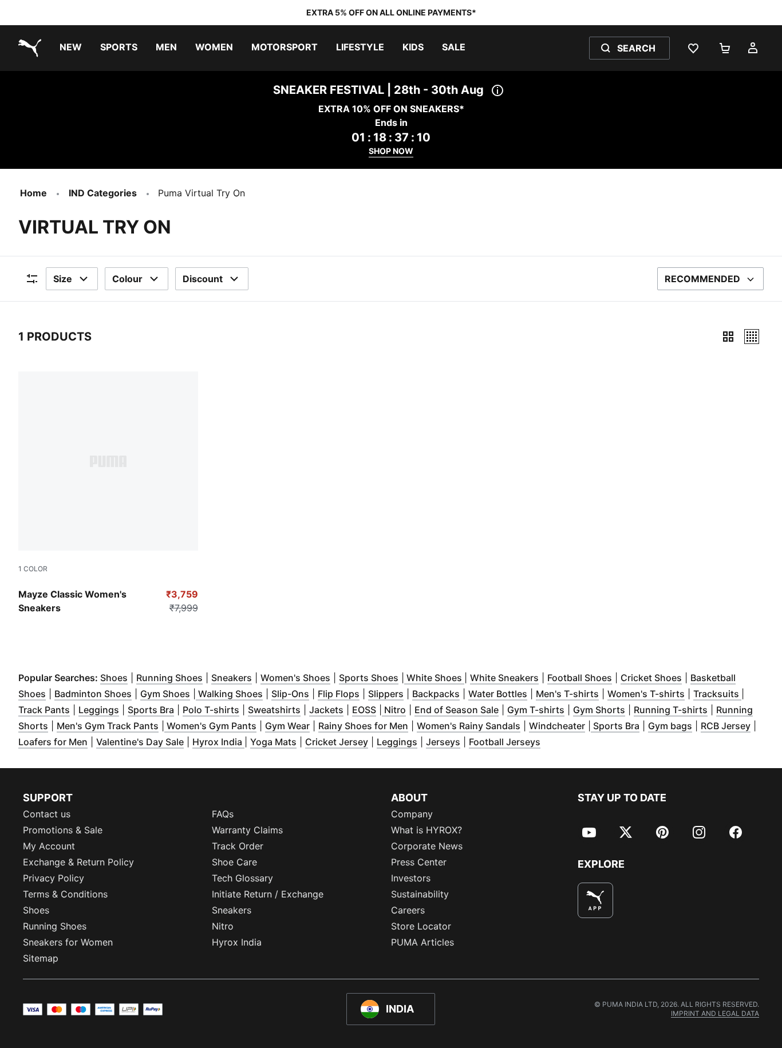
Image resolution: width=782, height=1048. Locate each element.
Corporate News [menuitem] (427, 846)
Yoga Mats (273, 742)
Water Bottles (497, 693)
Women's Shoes (295, 677)
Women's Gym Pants (210, 725)
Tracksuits (717, 693)
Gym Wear (287, 725)
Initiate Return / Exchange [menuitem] (267, 894)
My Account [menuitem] (49, 846)
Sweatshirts (274, 709)
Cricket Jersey (336, 742)
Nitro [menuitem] (223, 926)
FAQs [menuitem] (223, 814)
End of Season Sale (456, 709)
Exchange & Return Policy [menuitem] (78, 862)
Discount (203, 278)
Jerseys (443, 742)
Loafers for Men (53, 742)
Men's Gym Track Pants (108, 725)
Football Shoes (579, 677)
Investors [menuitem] (411, 878)
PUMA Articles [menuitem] (422, 942)
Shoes (114, 677)
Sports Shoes (368, 677)
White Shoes (434, 677)
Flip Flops (339, 693)
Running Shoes (169, 677)
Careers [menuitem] (408, 910)
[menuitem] (70, 48)
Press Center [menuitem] (419, 862)
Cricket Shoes (651, 677)
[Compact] (728, 336)
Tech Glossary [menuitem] (242, 878)
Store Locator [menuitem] (421, 926)
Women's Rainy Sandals (468, 725)
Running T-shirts (671, 709)
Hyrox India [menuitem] (237, 942)
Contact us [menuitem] (46, 814)
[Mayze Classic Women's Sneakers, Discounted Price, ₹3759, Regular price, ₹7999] (108, 493)
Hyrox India (218, 742)
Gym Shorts (599, 709)
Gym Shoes (165, 693)
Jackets (326, 709)
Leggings (98, 709)
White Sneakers (504, 677)
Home (33, 193)
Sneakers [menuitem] (231, 910)
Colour (127, 278)
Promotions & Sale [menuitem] (62, 830)
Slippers (386, 693)
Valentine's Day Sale (140, 742)
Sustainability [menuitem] (420, 894)
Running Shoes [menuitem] (54, 926)
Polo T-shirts (211, 709)
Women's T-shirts (646, 693)
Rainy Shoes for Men (363, 725)
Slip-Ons (290, 693)
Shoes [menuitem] (36, 910)
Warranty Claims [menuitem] (247, 830)
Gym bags (670, 725)
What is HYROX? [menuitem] (426, 830)
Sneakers (231, 677)
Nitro (394, 709)
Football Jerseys (504, 742)
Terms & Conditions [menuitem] (65, 894)
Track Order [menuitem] (237, 846)
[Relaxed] (752, 337)
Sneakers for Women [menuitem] (68, 942)
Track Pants (44, 709)
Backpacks (436, 693)
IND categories (103, 193)
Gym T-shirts (535, 709)
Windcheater (557, 725)
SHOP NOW (391, 151)
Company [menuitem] (412, 814)
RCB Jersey (726, 725)
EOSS (364, 709)
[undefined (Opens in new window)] (595, 900)
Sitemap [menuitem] (40, 958)
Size (62, 278)
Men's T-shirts (567, 693)
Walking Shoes (229, 693)
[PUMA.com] (27, 48)
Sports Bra (151, 709)
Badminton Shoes (93, 693)
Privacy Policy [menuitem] (53, 878)
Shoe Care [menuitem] (234, 862)
